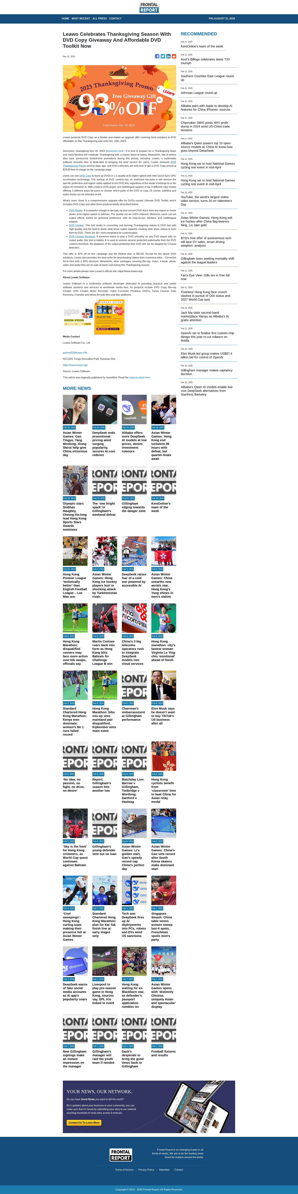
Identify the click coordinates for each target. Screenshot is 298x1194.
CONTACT (115, 18)
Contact (178, 1169)
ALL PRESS (100, 18)
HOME (65, 18)
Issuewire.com (114, 151)
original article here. (140, 377)
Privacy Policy (146, 1169)
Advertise (164, 1169)
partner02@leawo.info (75, 352)
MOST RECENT (81, 18)
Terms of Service (124, 1169)
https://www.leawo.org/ (75, 365)
